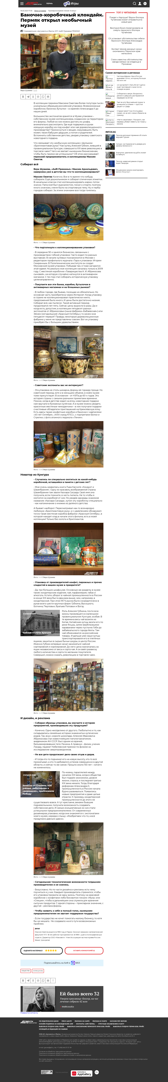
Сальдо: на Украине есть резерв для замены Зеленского (131, 145)
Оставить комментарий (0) (84, 951)
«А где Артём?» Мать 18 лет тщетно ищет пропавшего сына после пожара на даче (131, 87)
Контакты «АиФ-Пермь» (85, 1024)
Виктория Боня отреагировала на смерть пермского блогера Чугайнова (126, 30)
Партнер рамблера (61, 1072)
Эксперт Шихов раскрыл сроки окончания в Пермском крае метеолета (126, 51)
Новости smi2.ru (29, 1013)
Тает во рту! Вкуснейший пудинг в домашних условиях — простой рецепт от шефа (131, 104)
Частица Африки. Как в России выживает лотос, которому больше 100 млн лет (131, 78)
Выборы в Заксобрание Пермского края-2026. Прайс (88, 1026)
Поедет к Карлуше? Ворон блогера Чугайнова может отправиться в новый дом (126, 19)
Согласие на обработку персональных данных (55, 1051)
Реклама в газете (100, 1021)
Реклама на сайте (82, 1021)
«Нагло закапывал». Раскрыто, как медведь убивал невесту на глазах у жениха (131, 122)
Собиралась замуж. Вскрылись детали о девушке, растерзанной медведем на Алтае (130, 96)
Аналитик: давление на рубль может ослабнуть (131, 153)
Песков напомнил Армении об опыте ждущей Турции (131, 136)
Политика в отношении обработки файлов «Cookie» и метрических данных (65, 1055)
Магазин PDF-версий (118, 1021)
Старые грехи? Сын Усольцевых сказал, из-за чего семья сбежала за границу (131, 113)
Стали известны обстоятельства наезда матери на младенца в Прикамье (126, 62)
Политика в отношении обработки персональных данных (59, 1053)
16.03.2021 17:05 (26, 11)
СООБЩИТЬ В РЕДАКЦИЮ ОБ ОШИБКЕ (53, 1029)
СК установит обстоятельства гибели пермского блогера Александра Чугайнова (126, 40)
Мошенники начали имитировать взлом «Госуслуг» (130, 171)
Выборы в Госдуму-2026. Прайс (51, 1026)
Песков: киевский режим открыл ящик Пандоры (129, 162)
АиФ (35, 90)
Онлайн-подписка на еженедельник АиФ (56, 1024)
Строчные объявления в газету (111, 1024)
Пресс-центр (67, 1021)
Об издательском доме (49, 1021)
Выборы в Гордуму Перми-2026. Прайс (128, 1026)
